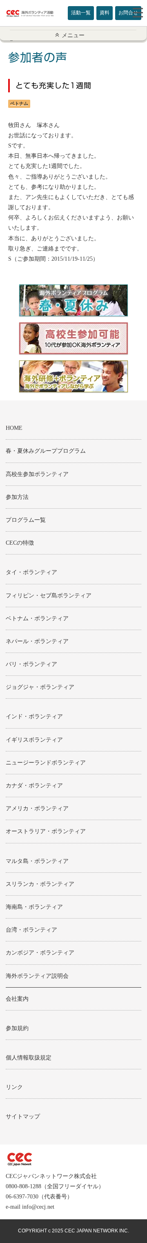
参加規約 (17, 1028)
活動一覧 (81, 13)
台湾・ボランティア (31, 930)
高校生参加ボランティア (37, 474)
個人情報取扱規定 (28, 1058)
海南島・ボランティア (34, 907)
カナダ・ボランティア (34, 785)
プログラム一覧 (26, 520)
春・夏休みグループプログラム (46, 451)
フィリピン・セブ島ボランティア (48, 595)
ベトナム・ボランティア (37, 618)
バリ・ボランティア (31, 664)
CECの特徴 (20, 543)
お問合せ (128, 13)
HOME (14, 428)
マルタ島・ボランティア (37, 861)
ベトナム (19, 103)
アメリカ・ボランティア (37, 808)
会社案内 (17, 999)
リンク (14, 1087)
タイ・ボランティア (31, 572)
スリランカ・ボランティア (40, 884)
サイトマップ (23, 1116)
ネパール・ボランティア (37, 641)
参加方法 (17, 497)
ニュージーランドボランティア (46, 763)
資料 (104, 13)
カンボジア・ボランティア (40, 953)
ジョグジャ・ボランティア (40, 687)
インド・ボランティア (34, 716)
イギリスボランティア (34, 740)
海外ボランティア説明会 (37, 976)
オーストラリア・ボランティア (46, 831)
